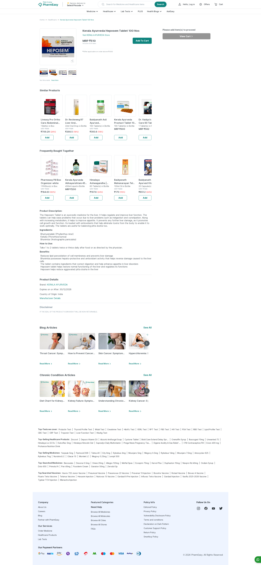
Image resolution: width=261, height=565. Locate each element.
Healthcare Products (47, 535)
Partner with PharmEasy (48, 520)
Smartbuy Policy (151, 536)
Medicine (91, 11)
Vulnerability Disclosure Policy (157, 515)
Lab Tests (125, 11)
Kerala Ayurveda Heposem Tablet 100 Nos (77, 20)
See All (147, 327)
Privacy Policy (150, 511)
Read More (54, 80)
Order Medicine (45, 531)
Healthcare (108, 11)
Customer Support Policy (155, 528)
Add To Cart (142, 40)
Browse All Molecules (100, 516)
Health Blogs (153, 11)
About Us (42, 507)
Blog (40, 515)
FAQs (93, 529)
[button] (132, 4)
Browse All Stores (99, 524)
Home (42, 20)
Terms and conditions (153, 520)
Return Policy (150, 532)
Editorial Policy (150, 507)
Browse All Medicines (100, 512)
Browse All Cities (98, 520)
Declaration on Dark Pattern (156, 524)
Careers (41, 511)
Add (47, 137)
